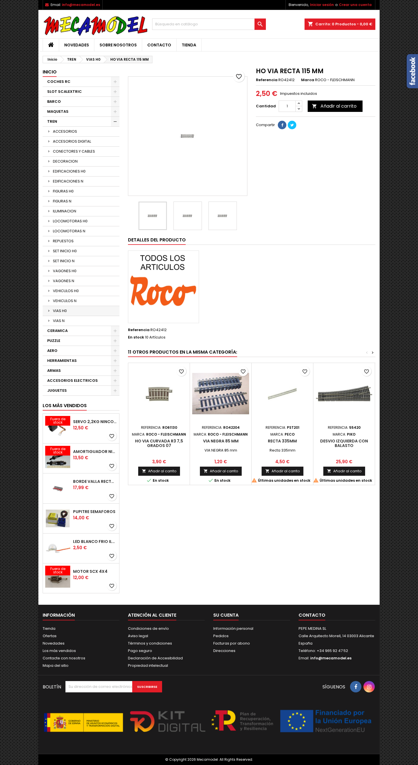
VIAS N (59, 320)
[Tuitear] (292, 125)
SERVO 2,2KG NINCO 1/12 (95, 421)
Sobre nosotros (118, 45)
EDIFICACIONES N (68, 181)
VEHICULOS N (64, 300)
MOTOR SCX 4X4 (90, 571)
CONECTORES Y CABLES (74, 151)
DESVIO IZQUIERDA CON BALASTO (344, 443)
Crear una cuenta (355, 4)
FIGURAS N (62, 201)
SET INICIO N (64, 261)
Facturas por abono (231, 643)
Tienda (189, 45)
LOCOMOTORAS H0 (70, 221)
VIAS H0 (60, 310)
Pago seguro (140, 650)
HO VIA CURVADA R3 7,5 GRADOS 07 (159, 443)
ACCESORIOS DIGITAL (72, 141)
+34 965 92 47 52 (332, 650)
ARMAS (54, 370)
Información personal (233, 628)
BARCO (54, 101)
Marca (307, 80)
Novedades (76, 45)
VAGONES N (63, 281)
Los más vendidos (65, 405)
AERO (52, 350)
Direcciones (224, 650)
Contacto (159, 45)
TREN (52, 121)
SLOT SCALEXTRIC (64, 91)
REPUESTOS (63, 241)
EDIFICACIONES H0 (69, 171)
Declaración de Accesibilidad (155, 658)
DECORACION (65, 161)
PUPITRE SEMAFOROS (94, 511)
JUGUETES (57, 390)
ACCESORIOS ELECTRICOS (72, 380)
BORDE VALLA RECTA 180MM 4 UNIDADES (95, 481)
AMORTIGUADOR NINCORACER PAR (95, 451)
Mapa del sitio (56, 665)
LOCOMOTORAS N (69, 231)
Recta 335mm (282, 441)
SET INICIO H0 (65, 251)
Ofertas (50, 636)
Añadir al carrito (334, 106)
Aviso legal (138, 636)
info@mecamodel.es (81, 4)
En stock (136, 337)
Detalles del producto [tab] (157, 240)
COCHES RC (59, 81)
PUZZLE (53, 340)
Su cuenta (226, 615)
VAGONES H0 (64, 271)
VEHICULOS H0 (66, 291)
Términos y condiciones (150, 643)
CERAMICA (57, 330)
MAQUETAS (58, 111)
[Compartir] (282, 125)
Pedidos (221, 636)
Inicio (50, 72)
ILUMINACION (64, 211)
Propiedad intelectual (148, 665)
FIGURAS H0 (63, 191)
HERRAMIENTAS (62, 360)
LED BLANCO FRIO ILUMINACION (95, 541)
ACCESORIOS (65, 131)
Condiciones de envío (148, 628)
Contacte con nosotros (64, 658)
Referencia (267, 80)
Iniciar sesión (322, 4)
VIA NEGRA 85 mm (221, 441)
